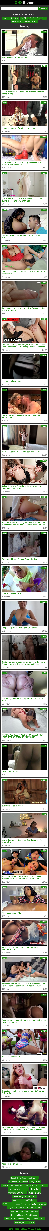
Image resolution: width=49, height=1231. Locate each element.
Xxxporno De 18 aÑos (18, 1182)
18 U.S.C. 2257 (34, 1229)
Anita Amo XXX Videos (14, 1219)
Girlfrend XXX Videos (17, 1193)
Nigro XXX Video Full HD (18, 1207)
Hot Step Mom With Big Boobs (24, 1211)
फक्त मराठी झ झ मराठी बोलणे (18, 1189)
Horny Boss (35, 1189)
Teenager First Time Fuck (13, 1185)
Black (34, 21)
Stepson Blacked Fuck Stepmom (25, 1215)
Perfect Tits (35, 18)
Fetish (27, 21)
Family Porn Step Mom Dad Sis (24, 1178)
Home (10, 1229)
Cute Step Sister (39, 1204)
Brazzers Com (34, 1193)
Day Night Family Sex (24, 1222)
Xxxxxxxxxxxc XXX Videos (24, 1200)
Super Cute (36, 1207)
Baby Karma (35, 1182)
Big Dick (24, 18)
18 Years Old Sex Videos (36, 1185)
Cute (44, 18)
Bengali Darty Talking (35, 1219)
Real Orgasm (17, 21)
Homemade (8, 18)
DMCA (24, 1229)
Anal (17, 18)
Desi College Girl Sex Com (24, 1196)
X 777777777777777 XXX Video (16, 1204)
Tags (17, 1229)
